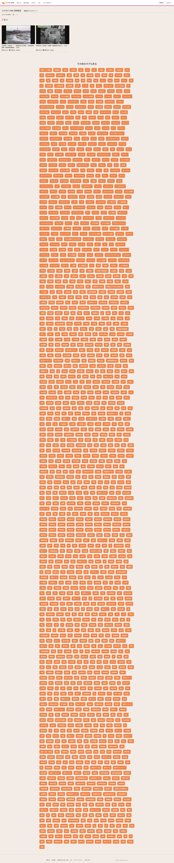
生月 (121, 630)
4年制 (104, 75)
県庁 (57, 646)
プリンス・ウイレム (118, 223)
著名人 (78, 693)
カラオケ (51, 123)
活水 (42, 593)
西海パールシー (59, 709)
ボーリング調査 (108, 234)
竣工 (48, 667)
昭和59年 (107, 530)
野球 (67, 757)
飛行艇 (111, 820)
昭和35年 (52, 519)
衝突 (50, 699)
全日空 (69, 323)
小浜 (55, 424)
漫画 (87, 614)
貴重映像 (93, 730)
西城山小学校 (53, 704)
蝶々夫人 (101, 693)
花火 (69, 688)
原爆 (113, 345)
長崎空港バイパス (72, 794)
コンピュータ (112, 144)
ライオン (113, 250)
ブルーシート (44, 228)
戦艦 (79, 482)
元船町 (64, 318)
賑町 (101, 730)
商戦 (83, 355)
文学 (86, 493)
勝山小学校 (103, 334)
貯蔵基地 (84, 730)
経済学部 (114, 672)
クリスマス (44, 138)
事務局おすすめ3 (98, 287)
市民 (63, 445)
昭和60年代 (126, 530)
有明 (93, 540)
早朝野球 (103, 508)
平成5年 (78, 456)
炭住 (63, 619)
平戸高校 (93, 461)
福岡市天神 (61, 657)
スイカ (42, 160)
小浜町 (72, 424)
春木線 (83, 514)
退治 (64, 741)
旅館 (63, 503)
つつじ (86, 181)
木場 (56, 545)
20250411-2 (60, 75)
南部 (57, 345)
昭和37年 (70, 519)
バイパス (43, 202)
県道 (79, 646)
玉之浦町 (61, 630)
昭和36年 (61, 519)
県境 (51, 646)
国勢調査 (91, 360)
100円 (65, 70)
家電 (123, 408)
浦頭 (59, 598)
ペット (105, 228)
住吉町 (122, 297)
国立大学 (123, 360)
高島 (66, 831)
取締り (82, 350)
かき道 (42, 117)
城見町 (110, 371)
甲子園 (94, 635)
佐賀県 (114, 308)
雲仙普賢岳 (70, 815)
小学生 (118, 419)
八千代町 (77, 323)
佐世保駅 (105, 308)
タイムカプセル (79, 175)
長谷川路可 (127, 799)
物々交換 (69, 625)
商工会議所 (67, 355)
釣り (65, 762)
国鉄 (75, 366)
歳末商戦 (63, 577)
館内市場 (64, 826)
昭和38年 (79, 519)
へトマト (124, 228)
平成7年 (95, 456)
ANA (96, 80)
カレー (76, 123)
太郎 (105, 397)
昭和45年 (61, 524)
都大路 (81, 752)
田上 (70, 635)
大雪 (67, 397)
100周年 (73, 70)
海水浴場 (128, 598)
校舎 (91, 561)
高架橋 (99, 831)
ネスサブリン (72, 197)
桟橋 (126, 561)
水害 (61, 582)
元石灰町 (49, 318)
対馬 (42, 419)
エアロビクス (109, 102)
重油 (109, 752)
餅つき (42, 826)
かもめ (42, 123)
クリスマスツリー (56, 138)
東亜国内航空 (53, 551)
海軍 (62, 604)
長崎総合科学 (96, 794)
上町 (66, 276)
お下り (73, 112)
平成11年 (102, 450)
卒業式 (107, 339)
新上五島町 (127, 493)
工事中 (110, 440)
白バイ (57, 641)
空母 (79, 662)
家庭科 (110, 408)
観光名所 (65, 715)
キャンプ (125, 123)
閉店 (48, 804)
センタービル (53, 170)
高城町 (59, 831)
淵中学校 (129, 604)
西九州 (108, 699)
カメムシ (115, 117)
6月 (48, 80)
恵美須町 (106, 477)
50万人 (127, 75)
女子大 (126, 397)
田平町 (86, 635)
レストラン (112, 260)
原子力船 (98, 345)
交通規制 (120, 292)
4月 (111, 75)
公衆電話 (124, 323)
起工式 (56, 736)
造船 (110, 741)
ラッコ (90, 255)
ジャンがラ (91, 154)
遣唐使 (94, 746)
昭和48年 (88, 524)
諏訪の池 (101, 720)
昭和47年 (79, 524)
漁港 (67, 614)
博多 (73, 345)
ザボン (105, 149)
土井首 (92, 366)
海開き (69, 604)
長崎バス (77, 773)
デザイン (102, 181)
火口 (117, 614)
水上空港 (108, 577)
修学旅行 (58, 313)
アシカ (93, 91)
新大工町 (64, 498)
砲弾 (87, 651)
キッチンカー (85, 123)
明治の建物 (127, 508)
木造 (63, 545)
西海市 (78, 709)
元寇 (121, 313)
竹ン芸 (100, 667)
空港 (92, 662)
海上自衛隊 (98, 598)
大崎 (79, 387)
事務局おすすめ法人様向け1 (114, 287)
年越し (62, 466)
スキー (87, 160)
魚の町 (88, 836)
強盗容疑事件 (60, 477)
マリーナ (81, 244)
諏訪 (93, 720)
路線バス (70, 736)
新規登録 (161, 2)
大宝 (50, 387)
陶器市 (78, 810)
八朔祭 (86, 323)
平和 (48, 450)
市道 (89, 445)
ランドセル (127, 255)
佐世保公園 (103, 302)
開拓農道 (70, 804)
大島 (56, 387)
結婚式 (122, 672)
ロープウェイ (54, 265)
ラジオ (63, 255)
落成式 (63, 693)
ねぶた (99, 197)
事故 (127, 287)
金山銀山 (116, 757)
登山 (42, 641)
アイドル (77, 91)
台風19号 (104, 350)
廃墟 (115, 466)
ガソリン (51, 117)
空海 (86, 662)
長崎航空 (43, 799)
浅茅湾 (70, 593)
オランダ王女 (44, 112)
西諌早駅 (122, 709)
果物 (51, 561)
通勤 (79, 741)
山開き (84, 429)
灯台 (48, 619)
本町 (98, 545)
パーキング (108, 197)
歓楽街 (56, 572)
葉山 (70, 693)
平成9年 (113, 456)
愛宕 (114, 477)
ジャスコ (81, 154)
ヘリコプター (44, 234)
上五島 (128, 271)
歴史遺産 (72, 577)
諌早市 (86, 720)
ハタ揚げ (58, 207)
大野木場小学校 (51, 397)
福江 (76, 657)
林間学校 (43, 561)
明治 (119, 508)
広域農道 (90, 466)
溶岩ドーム (105, 609)
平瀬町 (102, 461)
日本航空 (96, 503)
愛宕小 (121, 477)
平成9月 (121, 456)
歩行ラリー (94, 572)
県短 (73, 646)
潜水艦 (94, 614)
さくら (64, 149)
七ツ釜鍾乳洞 (82, 265)
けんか (101, 138)
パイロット (53, 202)
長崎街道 (52, 799)
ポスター (43, 239)
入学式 (97, 318)
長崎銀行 (80, 799)
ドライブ (76, 186)
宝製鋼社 (66, 408)
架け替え (58, 561)
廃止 (122, 466)
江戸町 (125, 582)
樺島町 (94, 567)
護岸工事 (117, 725)
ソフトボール (115, 170)
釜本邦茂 (43, 762)
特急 (100, 625)
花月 (63, 688)
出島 (91, 329)
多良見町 (60, 382)
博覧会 (80, 345)
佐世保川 (54, 308)
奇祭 (112, 397)
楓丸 (72, 567)
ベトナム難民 (114, 228)
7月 (62, 80)
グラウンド (44, 133)
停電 (79, 313)
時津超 (115, 535)
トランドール (108, 186)
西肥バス (113, 709)
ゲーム (93, 138)
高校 (115, 831)
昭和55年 (70, 530)
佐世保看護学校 (83, 308)
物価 (77, 625)
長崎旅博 (112, 783)
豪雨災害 (43, 730)
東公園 (85, 551)
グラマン (91, 133)
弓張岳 (98, 472)
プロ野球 (67, 228)
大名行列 (96, 382)
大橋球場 (67, 392)
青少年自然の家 (73, 820)
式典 (72, 472)
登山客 (49, 641)
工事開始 (118, 440)
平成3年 (60, 456)
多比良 (124, 376)
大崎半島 (87, 387)
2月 (83, 75)
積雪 (64, 662)
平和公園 (56, 450)
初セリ (42, 334)
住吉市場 (114, 297)
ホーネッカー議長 (95, 234)
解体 (113, 715)
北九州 (112, 334)
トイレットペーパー (46, 186)
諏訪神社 (110, 720)
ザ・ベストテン (45, 149)
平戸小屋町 (76, 461)
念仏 (91, 477)
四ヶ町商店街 (58, 360)
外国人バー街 (108, 376)
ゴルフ (54, 144)
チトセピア (54, 181)
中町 (95, 281)
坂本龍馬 (80, 371)
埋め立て (89, 371)
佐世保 (82, 302)
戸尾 (94, 482)
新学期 (72, 498)
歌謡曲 (48, 572)
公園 (109, 323)
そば (106, 170)
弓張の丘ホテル (88, 472)
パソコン (43, 207)
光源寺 (89, 318)
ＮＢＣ (99, 86)
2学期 (76, 75)
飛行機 (103, 820)
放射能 (119, 487)
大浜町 (106, 392)
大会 (82, 382)
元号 (114, 313)
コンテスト (92, 144)
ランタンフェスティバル (112, 255)
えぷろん (119, 102)
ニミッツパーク (108, 191)
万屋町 (105, 265)
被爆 (56, 699)
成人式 (66, 482)
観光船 (82, 715)
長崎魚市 (117, 799)
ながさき (88, 191)
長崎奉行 (43, 783)
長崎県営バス (98, 789)
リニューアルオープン (67, 260)
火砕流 (131, 614)
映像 (48, 514)
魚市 (103, 836)
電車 (42, 820)
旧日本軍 (54, 508)
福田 (100, 657)
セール (93, 165)
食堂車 (128, 820)
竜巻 (42, 667)
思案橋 (98, 477)
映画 (55, 514)
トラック (97, 186)
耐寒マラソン (126, 678)
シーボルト (59, 154)
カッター (60, 117)
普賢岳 (129, 535)
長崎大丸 (106, 778)
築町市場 (122, 667)
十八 (51, 339)
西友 (124, 699)
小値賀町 (102, 419)
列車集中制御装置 (122, 329)
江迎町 (42, 588)
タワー (105, 175)
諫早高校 (88, 725)
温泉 (77, 609)
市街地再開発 (80, 445)
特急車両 (118, 625)
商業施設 (90, 355)
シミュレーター (70, 154)
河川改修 (74, 588)
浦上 (119, 593)
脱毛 (73, 683)
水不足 (117, 577)
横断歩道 (79, 567)
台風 (97, 350)
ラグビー (54, 255)
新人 (42, 498)
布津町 (103, 445)
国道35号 (67, 366)
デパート (110, 181)
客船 (81, 408)
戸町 (100, 482)
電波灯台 (121, 815)
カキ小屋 (124, 112)
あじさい (101, 91)
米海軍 (131, 667)
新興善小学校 (111, 498)
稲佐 (42, 662)
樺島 (87, 567)
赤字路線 (127, 730)
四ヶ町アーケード (46, 360)
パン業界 (112, 213)
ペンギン (54, 234)
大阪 (61, 397)
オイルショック (80, 107)
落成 (56, 693)
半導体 (93, 339)
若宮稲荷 (97, 688)
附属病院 (63, 810)
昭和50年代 (117, 524)
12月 (94, 70)
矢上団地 (108, 646)
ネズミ (82, 197)
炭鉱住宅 (77, 619)
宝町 (59, 408)
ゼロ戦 (123, 165)
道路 (81, 746)
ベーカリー (77, 228)
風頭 (96, 820)
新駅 (42, 503)
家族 (117, 408)
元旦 (42, 318)
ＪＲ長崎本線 (59, 86)
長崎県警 (43, 794)
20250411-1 (50, 75)
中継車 (102, 281)
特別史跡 (92, 625)
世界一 (82, 276)
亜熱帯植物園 (92, 292)
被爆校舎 (75, 699)
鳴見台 (49, 841)
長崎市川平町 (80, 783)
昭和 (96, 514)
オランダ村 (127, 107)
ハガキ (74, 202)
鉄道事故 (79, 762)
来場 (127, 545)
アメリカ (54, 96)
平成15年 (43, 456)
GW (131, 80)
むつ (70, 250)
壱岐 (56, 376)
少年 (114, 424)
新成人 (80, 498)
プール (98, 218)
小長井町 (106, 424)
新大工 (56, 498)
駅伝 (112, 826)
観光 (57, 715)
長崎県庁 (108, 789)
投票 (128, 482)
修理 (66, 313)
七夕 (92, 265)
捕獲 (50, 487)
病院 (101, 635)
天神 (98, 397)
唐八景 (58, 355)
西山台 (90, 704)
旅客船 (56, 503)
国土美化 (100, 360)
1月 (42, 75)
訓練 (119, 715)
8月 (83, 80)
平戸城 (58, 461)
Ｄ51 (110, 80)
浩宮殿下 (66, 598)
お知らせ (33, 3)
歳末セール (54, 577)
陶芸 (85, 810)
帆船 (110, 445)
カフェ (100, 117)
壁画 (42, 376)
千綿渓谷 (84, 339)
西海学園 (70, 709)
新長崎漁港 (129, 498)
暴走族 (78, 540)
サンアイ (120, 149)
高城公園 (51, 831)
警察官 (109, 725)
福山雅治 (43, 657)
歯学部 (111, 572)
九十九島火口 (60, 287)
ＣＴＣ (103, 80)
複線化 (100, 699)
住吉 (106, 297)
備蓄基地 (95, 313)
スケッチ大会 (124, 160)
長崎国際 (70, 778)
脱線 (79, 683)
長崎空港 (61, 794)
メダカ (77, 250)
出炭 (105, 329)
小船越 (90, 424)
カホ (107, 117)
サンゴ (128, 149)
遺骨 (57, 752)
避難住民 (64, 752)
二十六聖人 (44, 292)
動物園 (88, 334)
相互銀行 (83, 641)
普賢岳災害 (44, 540)
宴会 (103, 408)
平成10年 (93, 450)
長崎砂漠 (52, 794)
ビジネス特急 (54, 218)
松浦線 (104, 556)
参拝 (119, 345)
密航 (57, 413)
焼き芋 (115, 619)
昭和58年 (97, 530)
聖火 (51, 683)
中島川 (88, 281)
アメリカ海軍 (65, 96)
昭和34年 (43, 519)
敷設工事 (62, 493)
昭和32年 (114, 514)
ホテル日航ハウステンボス (72, 239)
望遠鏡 (42, 545)
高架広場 (90, 831)
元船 (57, 318)
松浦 (89, 556)
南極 (51, 345)
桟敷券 (119, 561)
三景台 (59, 271)
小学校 (111, 419)
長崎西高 (61, 799)
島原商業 (129, 429)
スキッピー (96, 160)
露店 (64, 820)
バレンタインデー (77, 213)
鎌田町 (57, 767)
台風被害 (113, 350)
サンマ (50, 154)
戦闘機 (86, 482)
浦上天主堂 (128, 593)
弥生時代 (49, 477)
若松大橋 (113, 688)
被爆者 (84, 699)
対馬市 (49, 419)
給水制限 (43, 678)
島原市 (50, 435)
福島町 (69, 657)
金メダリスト (106, 757)
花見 (76, 688)
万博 (98, 265)
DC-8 (116, 80)
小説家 (98, 424)
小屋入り (126, 419)
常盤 (42, 450)
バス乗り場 (111, 202)
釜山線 (125, 757)
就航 (127, 424)
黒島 (123, 841)
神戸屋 (113, 651)
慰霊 (50, 482)
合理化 (122, 350)
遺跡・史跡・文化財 (46, 752)
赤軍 (42, 736)
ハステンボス (100, 202)
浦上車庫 (51, 598)
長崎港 (77, 789)
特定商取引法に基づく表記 (63, 860)
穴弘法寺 (71, 662)
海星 (113, 598)
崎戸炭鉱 (126, 435)
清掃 (50, 609)
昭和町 (99, 535)
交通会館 (111, 292)
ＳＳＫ (42, 91)
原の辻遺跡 (89, 345)
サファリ (97, 149)
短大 (125, 646)
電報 (91, 815)
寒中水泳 (86, 413)
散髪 (55, 493)
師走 (117, 445)
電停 (85, 815)
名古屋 (42, 355)
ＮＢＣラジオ (108, 86)
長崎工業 (62, 783)
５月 (42, 80)
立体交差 (121, 662)
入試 (127, 318)
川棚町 (88, 440)
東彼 (106, 551)
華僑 (50, 693)
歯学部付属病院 (121, 572)
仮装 (85, 297)
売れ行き (71, 376)
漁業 (42, 614)
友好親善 (127, 345)
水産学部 (97, 582)
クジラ (97, 128)
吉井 (129, 350)
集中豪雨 (106, 810)
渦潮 (70, 609)
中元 (124, 276)
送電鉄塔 (71, 741)
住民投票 (60, 302)
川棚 (81, 440)
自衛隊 (97, 683)
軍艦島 (119, 736)
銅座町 (120, 762)
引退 (42, 477)
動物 (81, 334)
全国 (42, 323)
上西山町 (74, 276)
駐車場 (42, 831)
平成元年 (129, 456)
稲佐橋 (57, 662)
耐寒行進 (43, 683)
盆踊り (75, 641)
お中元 (81, 112)
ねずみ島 (90, 197)
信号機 (50, 313)
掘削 (69, 487)
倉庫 (73, 313)
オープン (69, 107)
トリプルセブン (120, 186)
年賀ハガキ (53, 466)
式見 (78, 472)
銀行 (100, 762)
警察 (102, 725)
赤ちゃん (109, 730)
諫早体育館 (126, 720)
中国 (131, 276)
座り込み (99, 466)
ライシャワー (124, 250)
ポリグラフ (100, 239)
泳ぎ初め (107, 588)
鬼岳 (75, 836)
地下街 (118, 366)
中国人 (42, 281)
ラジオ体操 (72, 255)
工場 (126, 440)
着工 (94, 646)
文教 (92, 493)
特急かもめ (109, 625)
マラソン (72, 244)
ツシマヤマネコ (75, 181)
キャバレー (105, 123)
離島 (129, 810)
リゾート (43, 260)
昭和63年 (61, 535)
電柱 (105, 815)
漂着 (81, 614)
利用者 (64, 334)
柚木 (66, 561)
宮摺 (87, 408)
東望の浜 (43, 556)
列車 (112, 329)
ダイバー (68, 175)
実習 (74, 408)
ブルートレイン (56, 228)
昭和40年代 (108, 519)
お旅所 (89, 112)
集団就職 (115, 810)
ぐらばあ (82, 133)
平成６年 (86, 456)
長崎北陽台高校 (116, 773)
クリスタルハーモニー (117, 133)
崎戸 (119, 435)
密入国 (50, 413)
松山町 (82, 556)
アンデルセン (76, 96)
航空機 (112, 683)
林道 (129, 556)
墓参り (124, 371)
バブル (100, 207)
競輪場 (92, 667)
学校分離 (111, 403)
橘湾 (122, 567)
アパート (110, 91)
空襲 (99, 662)
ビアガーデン (122, 213)
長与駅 (79, 767)
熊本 (42, 625)
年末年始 (43, 466)
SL (128, 86)
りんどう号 (80, 260)
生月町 (128, 630)
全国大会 (49, 323)
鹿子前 (81, 841)
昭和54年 (61, 530)
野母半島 (126, 752)
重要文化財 (117, 752)
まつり (64, 244)
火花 (42, 619)
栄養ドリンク (82, 561)
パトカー (67, 207)
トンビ (80, 191)
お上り (65, 112)
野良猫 (82, 757)
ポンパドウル (122, 239)
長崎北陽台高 (104, 773)
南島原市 (123, 339)
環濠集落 (105, 630)
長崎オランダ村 (95, 767)
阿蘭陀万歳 (54, 810)
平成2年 (52, 456)
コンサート (82, 144)
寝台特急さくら (112, 413)
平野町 (109, 461)
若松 (105, 688)
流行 (55, 593)
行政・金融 (118, 693)
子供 (73, 403)
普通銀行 (53, 540)
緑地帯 (84, 678)
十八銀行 (58, 339)
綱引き (59, 678)
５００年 (118, 75)
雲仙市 (61, 815)
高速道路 (67, 836)
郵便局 (73, 752)
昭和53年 (52, 530)
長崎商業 (61, 778)
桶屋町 (42, 567)
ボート (75, 234)
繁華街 (100, 678)
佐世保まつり (92, 302)
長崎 (86, 767)
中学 (65, 281)
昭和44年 (52, 524)
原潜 (106, 345)
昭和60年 (116, 530)
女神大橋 (49, 403)
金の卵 (97, 757)
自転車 (104, 683)
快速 (84, 477)
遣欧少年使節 (113, 746)
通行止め (102, 741)
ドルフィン (44, 191)
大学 (123, 382)
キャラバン (116, 123)
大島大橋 (64, 387)
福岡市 (51, 657)
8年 (77, 80)
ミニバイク (44, 250)
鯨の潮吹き (111, 836)
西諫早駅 (43, 715)
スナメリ (62, 165)
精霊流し (58, 672)
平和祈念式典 (76, 450)
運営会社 (48, 860)
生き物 (114, 630)
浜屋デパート (86, 593)
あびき (119, 91)
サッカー (80, 149)
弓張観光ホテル (108, 472)
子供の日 (80, 403)
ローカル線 (44, 265)
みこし (98, 244)
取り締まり (59, 350)
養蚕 (56, 826)
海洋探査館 (54, 604)
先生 (72, 318)
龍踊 (42, 847)
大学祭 (42, 387)
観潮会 (106, 715)
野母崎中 (51, 757)
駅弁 (125, 826)
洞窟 (128, 588)
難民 (42, 815)
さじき (72, 149)
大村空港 (43, 392)
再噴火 (42, 329)
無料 (100, 619)
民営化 (87, 577)
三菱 (82, 271)
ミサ (105, 244)
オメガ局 (99, 107)
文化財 (79, 493)
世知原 (108, 276)
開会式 (56, 804)
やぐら (96, 250)
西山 (71, 704)
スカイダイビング (65, 160)
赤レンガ (118, 730)
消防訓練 (101, 604)
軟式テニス (128, 736)
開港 (91, 804)
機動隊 (129, 567)
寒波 (94, 413)
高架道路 (107, 831)
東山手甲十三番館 (96, 551)
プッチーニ (85, 223)
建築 (59, 472)
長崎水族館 (44, 789)
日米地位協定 (115, 503)
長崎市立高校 (102, 783)
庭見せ (108, 466)
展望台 (50, 429)
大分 (88, 382)
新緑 (95, 498)
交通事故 (102, 292)
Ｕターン (58, 91)
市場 (48, 445)
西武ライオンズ (127, 704)
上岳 (51, 276)
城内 (103, 371)
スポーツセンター (83, 165)
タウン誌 (90, 175)
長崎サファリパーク (119, 767)
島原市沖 (58, 435)
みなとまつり (120, 244)
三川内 (42, 271)
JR (41, 86)
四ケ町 (129, 355)
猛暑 (48, 630)
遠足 (87, 746)
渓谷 (56, 609)
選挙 (122, 746)
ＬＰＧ (85, 86)
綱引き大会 (68, 678)
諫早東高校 (62, 725)
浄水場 (62, 593)
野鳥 (89, 757)
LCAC (77, 86)
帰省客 (131, 445)
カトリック (69, 117)
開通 (107, 804)
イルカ (42, 102)
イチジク (99, 96)
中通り (117, 281)
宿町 (130, 408)
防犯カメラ (44, 810)
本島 (74, 545)
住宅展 (51, 302)
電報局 (98, 815)
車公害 (111, 736)
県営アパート (120, 641)
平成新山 (43, 461)
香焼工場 (79, 826)
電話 (129, 815)
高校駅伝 (43, 836)
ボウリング (120, 234)
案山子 (98, 561)
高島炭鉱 (74, 831)
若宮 (90, 688)
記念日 (42, 720)
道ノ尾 (73, 746)
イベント (117, 96)
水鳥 (105, 582)
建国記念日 (44, 472)
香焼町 (88, 826)
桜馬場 (111, 561)
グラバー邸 (73, 133)
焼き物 (107, 619)
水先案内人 (53, 582)
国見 (131, 360)
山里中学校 (75, 429)
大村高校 (52, 392)
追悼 (57, 741)
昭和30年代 (105, 514)
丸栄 (42, 287)
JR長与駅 (49, 86)
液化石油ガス (111, 604)
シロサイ (115, 154)
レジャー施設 (101, 260)
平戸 (51, 461)
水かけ (100, 577)
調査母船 (77, 720)
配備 (96, 752)
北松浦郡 (129, 334)
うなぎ (91, 102)
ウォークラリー (73, 102)
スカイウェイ (52, 160)
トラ (57, 186)
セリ (116, 165)
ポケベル (129, 234)
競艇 (85, 667)
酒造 (102, 752)
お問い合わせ (87, 860)
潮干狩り (102, 614)
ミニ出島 (53, 250)
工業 (42, 445)
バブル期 (108, 207)
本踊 (104, 545)
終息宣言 (82, 672)
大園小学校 (106, 382)
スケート (105, 160)
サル (112, 149)
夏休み (85, 376)
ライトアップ (44, 255)
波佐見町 (98, 588)
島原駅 (87, 435)
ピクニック (44, 218)
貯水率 (76, 730)
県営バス (43, 646)
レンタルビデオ (123, 260)
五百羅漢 (67, 292)
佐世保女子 (125, 302)
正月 (63, 572)
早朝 (96, 508)
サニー (89, 149)
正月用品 (70, 572)
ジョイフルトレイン (103, 154)
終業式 (97, 672)
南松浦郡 (43, 345)
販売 (63, 730)
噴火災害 (114, 355)
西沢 (42, 709)
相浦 (97, 641)
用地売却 (54, 635)
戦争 (73, 482)
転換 (42, 741)
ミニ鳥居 (62, 250)
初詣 (57, 334)
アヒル (127, 91)
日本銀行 (105, 503)
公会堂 (94, 323)
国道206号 (58, 366)
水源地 (82, 582)
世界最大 (90, 276)
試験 (70, 720)
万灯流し (113, 265)
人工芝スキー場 (45, 297)
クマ (113, 128)
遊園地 (131, 741)
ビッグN (64, 218)
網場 (76, 678)
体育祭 (131, 308)
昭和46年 (70, 524)
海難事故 (77, 604)
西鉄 (51, 715)
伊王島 (93, 297)
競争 (70, 667)
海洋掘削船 (44, 604)
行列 (109, 693)
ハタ (51, 207)
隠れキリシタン (95, 810)
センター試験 (65, 170)
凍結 (69, 329)
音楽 (89, 820)
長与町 (71, 767)
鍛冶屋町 (48, 767)
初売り (50, 334)
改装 (112, 487)
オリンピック (56, 112)
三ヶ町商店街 (124, 265)
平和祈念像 (66, 450)
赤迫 (48, 736)
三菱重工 (89, 271)
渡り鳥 (63, 609)
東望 (129, 551)
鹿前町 (73, 841)
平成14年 (129, 450)
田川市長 (77, 635)
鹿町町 (98, 841)
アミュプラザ (44, 96)
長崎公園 (86, 773)
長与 (64, 767)
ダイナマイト (58, 175)
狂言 (42, 630)
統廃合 (51, 678)
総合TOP (19, 3)
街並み (42, 699)
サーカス (55, 149)
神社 (120, 651)
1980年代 (119, 70)
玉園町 (70, 630)
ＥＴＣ (124, 80)
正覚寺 (79, 572)
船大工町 (126, 683)
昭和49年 (97, 524)
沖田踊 (66, 588)
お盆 (96, 112)
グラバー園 (63, 133)
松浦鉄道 (113, 556)
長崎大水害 (125, 778)
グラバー (53, 133)
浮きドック (76, 598)
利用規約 (53, 860)
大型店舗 (115, 382)
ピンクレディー (88, 218)
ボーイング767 (65, 234)
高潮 (51, 836)
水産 (89, 582)
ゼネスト (102, 165)
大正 (83, 392)
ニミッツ (97, 191)
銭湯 (127, 762)
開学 (63, 804)
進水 (117, 741)
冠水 (50, 329)
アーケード (68, 91)
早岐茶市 (88, 508)
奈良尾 (119, 397)
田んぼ (63, 635)
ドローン (53, 191)
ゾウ (83, 170)
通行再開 (93, 741)
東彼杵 (113, 551)
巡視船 (102, 440)
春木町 (75, 514)
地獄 (125, 366)
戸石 (107, 482)
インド (63, 102)
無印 (94, 619)
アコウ (86, 91)
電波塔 (113, 815)
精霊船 (67, 672)
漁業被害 (60, 614)
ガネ (84, 117)
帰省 (123, 445)
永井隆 (117, 582)
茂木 (121, 688)
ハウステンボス (64, 202)
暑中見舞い (69, 540)
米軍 (42, 672)
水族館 (68, 582)
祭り (127, 651)
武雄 (86, 572)
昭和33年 (123, 514)
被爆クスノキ (65, 699)
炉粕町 (56, 619)
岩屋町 (98, 429)
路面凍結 (88, 736)
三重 (121, 271)
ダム (98, 175)
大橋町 (76, 392)
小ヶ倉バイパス (91, 419)
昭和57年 (88, 530)
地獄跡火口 (44, 371)
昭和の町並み (81, 535)
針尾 (59, 762)
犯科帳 (126, 625)
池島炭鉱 (57, 588)
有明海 (112, 540)
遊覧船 (42, 746)
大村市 (119, 387)
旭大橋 (112, 508)
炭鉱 (69, 619)
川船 (95, 440)
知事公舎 (117, 646)
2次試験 (90, 75)
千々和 (67, 339)
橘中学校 (114, 567)
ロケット (64, 265)
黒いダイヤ (107, 841)
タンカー (113, 175)
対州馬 (128, 413)
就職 (120, 424)
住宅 (129, 297)
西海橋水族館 (96, 709)
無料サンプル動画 (46, 70)
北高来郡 (43, 339)
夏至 (99, 376)
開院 (114, 804)
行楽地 (126, 693)
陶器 (71, 810)
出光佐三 (83, 329)
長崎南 (42, 778)
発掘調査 (115, 635)
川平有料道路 (71, 440)
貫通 (69, 730)
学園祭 (97, 403)
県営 (112, 641)
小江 (48, 424)
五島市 (59, 292)
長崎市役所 (91, 783)
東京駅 (77, 551)
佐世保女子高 (44, 308)
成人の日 (57, 482)
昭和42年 (126, 519)
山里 (66, 429)
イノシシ (108, 96)
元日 (127, 313)
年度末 (117, 461)
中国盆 (50, 281)
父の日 (49, 625)
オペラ (91, 107)
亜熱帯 (82, 292)
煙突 (122, 619)
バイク (128, 197)
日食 (124, 503)
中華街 (110, 281)
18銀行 (101, 70)
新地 (48, 498)
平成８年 (104, 456)
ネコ (63, 197)
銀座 (94, 762)
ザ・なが (122, 144)
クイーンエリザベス (76, 128)
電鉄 (48, 820)
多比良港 (43, 382)
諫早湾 (71, 725)
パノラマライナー (79, 207)
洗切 (122, 588)
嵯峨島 (50, 440)
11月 (87, 70)
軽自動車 (49, 741)
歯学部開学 (44, 577)
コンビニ (102, 144)
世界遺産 (99, 276)
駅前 (118, 826)
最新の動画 (26, 3)
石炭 (75, 651)
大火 (131, 392)
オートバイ (60, 107)
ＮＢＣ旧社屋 (120, 86)
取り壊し (49, 350)
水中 (124, 577)
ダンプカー (44, 181)
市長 (96, 445)
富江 (70, 413)
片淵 (56, 625)
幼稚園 (76, 466)
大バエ (68, 382)
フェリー (68, 223)
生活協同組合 (44, 635)
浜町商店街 (111, 593)
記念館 (50, 720)
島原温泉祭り (69, 435)
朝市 (50, 545)
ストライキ (53, 165)
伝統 (100, 297)
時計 (122, 535)
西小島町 (63, 704)
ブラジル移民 (105, 223)
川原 (63, 440)
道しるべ (65, 746)
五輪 (75, 292)
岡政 (91, 429)
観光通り (90, 715)
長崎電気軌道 (90, 799)
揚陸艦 (84, 487)
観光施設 (74, 715)
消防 (93, 604)
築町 (114, 667)
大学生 (130, 382)
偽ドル (86, 313)
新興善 (102, 498)
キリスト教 (56, 128)
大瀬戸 (124, 392)
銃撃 (107, 762)
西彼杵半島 (99, 704)
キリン (65, 128)
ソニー (99, 170)
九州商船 (70, 287)
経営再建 (105, 672)
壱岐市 (63, 376)
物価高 (84, 625)
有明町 (120, 540)
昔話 (42, 514)
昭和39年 (88, 519)
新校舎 (88, 498)
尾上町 (42, 429)
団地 (67, 360)
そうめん (90, 170)
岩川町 (106, 429)
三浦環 (67, 271)
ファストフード (108, 218)
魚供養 (95, 836)
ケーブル (85, 138)
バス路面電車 (122, 202)
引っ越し (128, 472)
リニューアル (53, 260)
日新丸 (80, 503)
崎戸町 (42, 440)
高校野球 (123, 831)
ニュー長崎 (55, 197)
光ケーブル (80, 318)
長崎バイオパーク (55, 773)
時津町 (107, 535)
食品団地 (119, 820)
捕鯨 (56, 487)
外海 (117, 376)
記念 (126, 715)
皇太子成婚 (66, 641)
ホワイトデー (110, 239)
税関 (126, 657)
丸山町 (125, 281)
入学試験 (105, 318)
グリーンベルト (102, 133)
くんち (77, 138)
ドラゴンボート (87, 186)
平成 (85, 450)
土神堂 (110, 366)
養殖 (50, 826)
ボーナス (83, 234)
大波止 (98, 392)
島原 (113, 429)
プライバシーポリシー (78, 860)
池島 (50, 588)
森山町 (57, 567)
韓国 (83, 820)
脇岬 (66, 683)
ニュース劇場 (129, 191)
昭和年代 (91, 535)
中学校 (72, 281)
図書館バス (76, 360)
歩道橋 (103, 572)
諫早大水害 (44, 725)
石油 (60, 651)
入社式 (120, 318)
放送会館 (127, 487)
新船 (120, 498)
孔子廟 (89, 403)
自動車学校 (88, 683)
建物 (52, 472)
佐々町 (75, 302)
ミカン (90, 244)
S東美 (50, 91)
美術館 (117, 678)
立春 (129, 662)
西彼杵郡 (108, 704)
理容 (83, 630)
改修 (99, 487)
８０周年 (69, 80)
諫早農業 (79, 725)
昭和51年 (126, 524)
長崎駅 (100, 799)
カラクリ (60, 123)
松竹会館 (121, 556)
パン (87, 213)
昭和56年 (79, 530)
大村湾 (126, 387)
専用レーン (66, 419)
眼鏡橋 (86, 646)
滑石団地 (121, 609)
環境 (98, 630)
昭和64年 (70, 535)
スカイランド (77, 160)
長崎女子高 (53, 783)
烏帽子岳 (86, 619)
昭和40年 (97, 519)
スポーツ (71, 165)
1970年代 (110, 70)
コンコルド (72, 144)
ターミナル (126, 170)
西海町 (105, 709)
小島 (42, 424)
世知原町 (116, 276)
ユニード (104, 250)
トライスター (66, 186)
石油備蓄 (67, 651)
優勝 (108, 313)
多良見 (51, 382)
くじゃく (88, 128)
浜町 (103, 593)
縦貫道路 (92, 678)
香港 (72, 826)
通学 (86, 741)
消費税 (86, 604)
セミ (109, 165)
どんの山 (71, 191)
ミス (111, 244)
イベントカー (127, 96)
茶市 (127, 688)
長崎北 (95, 773)
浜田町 (95, 593)
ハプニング (91, 207)
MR (92, 86)
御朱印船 (70, 477)
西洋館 (49, 709)
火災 (123, 614)
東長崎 (60, 556)
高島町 (82, 831)
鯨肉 (119, 836)
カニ (78, 117)
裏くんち (92, 699)
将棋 (74, 419)
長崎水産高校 (54, 789)
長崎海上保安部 (66, 789)
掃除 (63, 487)
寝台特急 (101, 413)
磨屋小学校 (96, 651)
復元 (78, 477)
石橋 (53, 651)
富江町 (78, 413)
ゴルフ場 (62, 144)
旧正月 (63, 508)
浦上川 (42, 598)
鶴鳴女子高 (58, 841)
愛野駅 (42, 482)
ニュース (118, 191)
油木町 (82, 588)
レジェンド (91, 260)
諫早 (118, 720)
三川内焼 (51, 271)
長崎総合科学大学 (109, 794)
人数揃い (62, 297)
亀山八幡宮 (80, 287)
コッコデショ (44, 144)
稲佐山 (49, 662)
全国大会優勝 (60, 323)
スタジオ (43, 165)
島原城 (42, 435)
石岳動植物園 (44, 651)
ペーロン (86, 228)
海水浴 (120, 598)
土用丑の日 (101, 366)
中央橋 (58, 281)
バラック (117, 207)
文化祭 (71, 493)
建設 (65, 472)
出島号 (98, 329)
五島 (52, 292)
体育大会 (122, 308)
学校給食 (120, 403)
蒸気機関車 (87, 693)
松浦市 (97, 556)
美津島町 (108, 678)
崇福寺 (112, 435)
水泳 (75, 582)
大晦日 (95, 387)
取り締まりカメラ (71, 350)
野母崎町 (60, 757)
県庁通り (65, 646)
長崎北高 (127, 773)
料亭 (112, 493)
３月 (97, 75)
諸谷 (96, 725)
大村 (103, 387)
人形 (54, 297)
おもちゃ (108, 107)
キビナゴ (95, 123)
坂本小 (72, 371)
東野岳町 (52, 556)
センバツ (75, 170)
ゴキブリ (124, 138)
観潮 (98, 715)
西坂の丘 (43, 704)
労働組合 (73, 334)
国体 (84, 360)
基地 (117, 371)
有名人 (86, 540)
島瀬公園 (103, 435)
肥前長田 (58, 683)
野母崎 (42, 757)
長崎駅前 (108, 799)
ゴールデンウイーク (112, 138)
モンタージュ (87, 250)
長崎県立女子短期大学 (121, 789)
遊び (123, 741)
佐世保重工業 (95, 308)
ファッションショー (46, 223)
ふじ (76, 223)
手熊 (113, 482)
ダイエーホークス (46, 175)
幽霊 (83, 466)
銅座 (113, 762)
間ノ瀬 (121, 804)
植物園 (64, 567)
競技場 (78, 667)
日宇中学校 (71, 503)
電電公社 (56, 820)
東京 (62, 551)
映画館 (62, 514)
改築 (105, 487)
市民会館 (70, 445)
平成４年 (69, 456)
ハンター (95, 213)
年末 (124, 461)
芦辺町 (50, 688)
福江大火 (84, 657)
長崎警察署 (71, 799)
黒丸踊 (116, 841)
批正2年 (121, 482)
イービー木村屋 (88, 96)
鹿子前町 (89, 841)
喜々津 (99, 355)
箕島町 (107, 667)
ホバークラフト (88, 239)
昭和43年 (43, 524)
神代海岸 (105, 651)
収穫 (42, 350)
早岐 (70, 508)
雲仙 (54, 815)
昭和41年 (117, 519)
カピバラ (92, 117)
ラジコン (81, 255)
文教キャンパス (102, 493)
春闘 (90, 514)
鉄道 (72, 762)
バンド (104, 213)
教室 (48, 493)
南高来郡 (65, 345)
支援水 (92, 487)
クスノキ (105, 128)
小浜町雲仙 (81, 424)
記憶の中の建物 (60, 720)
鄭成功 (89, 752)
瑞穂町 (91, 630)
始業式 (66, 403)
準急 (96, 609)
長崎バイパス (67, 773)
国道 (50, 366)
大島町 (72, 387)
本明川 (91, 545)
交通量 (128, 292)
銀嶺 (87, 762)
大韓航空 (75, 397)
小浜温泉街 (63, 424)
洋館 (115, 588)
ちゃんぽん (64, 181)
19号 (127, 70)
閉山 (42, 804)
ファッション (120, 218)
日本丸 (88, 503)
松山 (75, 556)
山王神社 (58, 429)
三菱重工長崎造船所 (101, 271)
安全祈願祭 (44, 408)
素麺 (74, 672)
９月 (89, 80)
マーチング (44, 244)
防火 (128, 804)
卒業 (100, 339)
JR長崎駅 (69, 86)
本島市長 (82, 545)
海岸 (106, 598)
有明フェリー (102, 540)
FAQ (39, 3)
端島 (55, 667)
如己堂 (58, 403)
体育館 (42, 313)
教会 (42, 493)
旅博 (48, 503)
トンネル (62, 191)
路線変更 (79, 736)
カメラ (124, 117)
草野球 (42, 693)
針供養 (51, 762)
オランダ (117, 107)
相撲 (91, 641)
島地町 (95, 435)
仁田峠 (71, 297)
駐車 (131, 826)
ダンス (122, 175)
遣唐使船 (102, 746)
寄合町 (42, 413)
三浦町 (75, 271)
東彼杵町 (121, 551)
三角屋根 (113, 271)
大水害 (90, 392)
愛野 (128, 477)
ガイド (115, 112)
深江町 (121, 604)
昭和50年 (107, 524)
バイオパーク (118, 197)
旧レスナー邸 (44, 508)
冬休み (62, 329)
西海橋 (86, 709)
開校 (78, 804)
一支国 (73, 265)
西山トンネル (80, 704)
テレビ (119, 181)
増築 (131, 371)
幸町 (69, 466)
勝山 (95, 334)
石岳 (131, 646)
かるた (68, 123)
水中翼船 (43, 582)
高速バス (58, 836)
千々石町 (75, 339)
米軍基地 (49, 672)
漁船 (74, 614)
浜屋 (77, 593)
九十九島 (49, 287)
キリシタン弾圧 (45, 128)
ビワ (79, 218)
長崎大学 (115, 778)
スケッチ (114, 160)
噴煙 (122, 355)
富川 (64, 413)
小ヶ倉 (81, 419)
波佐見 (90, 588)
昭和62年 (52, 535)
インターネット (53, 102)
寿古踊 (57, 419)
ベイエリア (96, 228)
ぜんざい (43, 170)
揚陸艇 (76, 487)
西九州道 (116, 699)
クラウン (121, 128)
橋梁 (107, 567)
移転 (119, 657)
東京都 (69, 551)
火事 (110, 614)
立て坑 (113, 662)
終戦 (89, 672)
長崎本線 (121, 783)
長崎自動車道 (122, 794)
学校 (104, 403)
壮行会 (49, 376)
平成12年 (111, 450)
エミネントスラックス (47, 107)
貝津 (56, 730)
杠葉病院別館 (118, 545)
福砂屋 (107, 657)
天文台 (91, 397)
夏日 (92, 376)
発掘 (107, 635)
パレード (43, 213)
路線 (63, 736)
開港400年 (99, 804)
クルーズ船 (68, 138)
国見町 (42, 366)
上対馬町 (43, 276)
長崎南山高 (52, 778)
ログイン (169, 2)
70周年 (55, 80)
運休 (50, 746)
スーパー (124, 154)
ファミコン (59, 223)
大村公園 (110, 387)
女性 (42, 403)
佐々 (67, 302)
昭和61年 (43, 535)
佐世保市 (63, 308)
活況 (48, 593)
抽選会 (42, 487)
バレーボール (53, 213)
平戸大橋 (66, 461)
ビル (72, 218)
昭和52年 (43, 530)
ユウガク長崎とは (47, 3)
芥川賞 (42, 688)
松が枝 (68, 556)
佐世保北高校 (113, 302)
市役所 (56, 445)
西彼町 (117, 704)
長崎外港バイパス (95, 778)
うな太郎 (99, 102)
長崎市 (71, 783)
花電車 (83, 688)
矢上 (100, 646)
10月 (81, 70)
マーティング (54, 244)
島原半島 (120, 429)
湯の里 (89, 609)
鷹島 (66, 841)
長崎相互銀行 (86, 789)
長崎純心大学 (85, 794)
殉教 (80, 577)
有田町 (127, 540)
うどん (83, 102)
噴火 (106, 355)
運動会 (57, 746)
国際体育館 (83, 366)
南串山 (115, 339)
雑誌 (123, 810)
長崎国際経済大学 (81, 778)
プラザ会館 (95, 223)
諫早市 (53, 725)
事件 (88, 287)
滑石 (113, 609)
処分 (76, 329)
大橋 (60, 392)
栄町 (73, 561)
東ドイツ (43, 551)
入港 (113, 318)
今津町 (78, 297)
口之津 (90, 350)
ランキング (99, 255)
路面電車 (97, 736)
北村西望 (120, 334)
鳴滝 (42, 841)
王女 (77, 630)
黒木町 (130, 841)
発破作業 (124, 635)
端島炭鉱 (62, 667)
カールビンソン (105, 112)
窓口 (105, 662)
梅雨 (50, 567)
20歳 (69, 75)
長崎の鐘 (43, 773)
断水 (118, 493)
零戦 (78, 815)
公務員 (102, 323)
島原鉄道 (79, 435)
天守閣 (84, 397)
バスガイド (90, 202)
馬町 (100, 826)
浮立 (84, 598)
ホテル (59, 239)
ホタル (51, 239)
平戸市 (85, 461)
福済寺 (93, 657)
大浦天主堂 (115, 392)
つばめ (93, 181)
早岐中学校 (78, 508)
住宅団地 (43, 302)
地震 (52, 371)
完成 (52, 408)
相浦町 (104, 641)
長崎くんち (107, 767)
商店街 (76, 355)
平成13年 (120, 450)
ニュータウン (44, 197)
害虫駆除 (95, 408)
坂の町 (64, 371)
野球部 (75, 757)
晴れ (61, 540)
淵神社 (42, 609)
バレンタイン (65, 213)
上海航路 (58, 276)
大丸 (75, 382)
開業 (85, 804)
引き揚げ (119, 472)
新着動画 (57, 70)
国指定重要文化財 (112, 360)
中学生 (80, 281)
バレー (126, 207)
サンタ (42, 154)
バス (81, 202)
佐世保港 (72, 308)
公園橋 (116, 323)
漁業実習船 (50, 614)
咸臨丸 (50, 355)
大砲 (42, 397)
